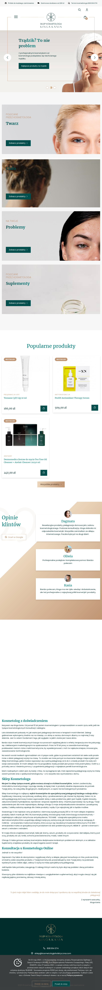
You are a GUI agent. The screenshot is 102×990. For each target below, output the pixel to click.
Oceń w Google (17, 537)
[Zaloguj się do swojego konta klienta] (87, 9)
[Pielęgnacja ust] (25, 374)
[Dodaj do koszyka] (43, 409)
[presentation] (7, 57)
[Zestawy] (25, 435)
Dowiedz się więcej (41, 984)
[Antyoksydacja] (76, 374)
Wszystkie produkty (49, 484)
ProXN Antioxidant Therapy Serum (72, 398)
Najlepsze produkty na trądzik (34, 66)
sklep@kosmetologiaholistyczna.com (53, 953)
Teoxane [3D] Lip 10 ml (15, 398)
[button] (47, 87)
